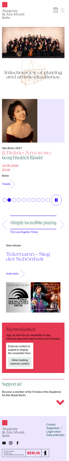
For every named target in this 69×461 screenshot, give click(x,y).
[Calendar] (55, 10)
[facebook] (17, 443)
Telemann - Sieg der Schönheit (28, 259)
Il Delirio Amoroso (26, 153)
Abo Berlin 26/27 (12, 146)
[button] (4, 198)
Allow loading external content (19, 365)
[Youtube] (4, 443)
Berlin (5, 174)
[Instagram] (11, 443)
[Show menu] (62, 10)
